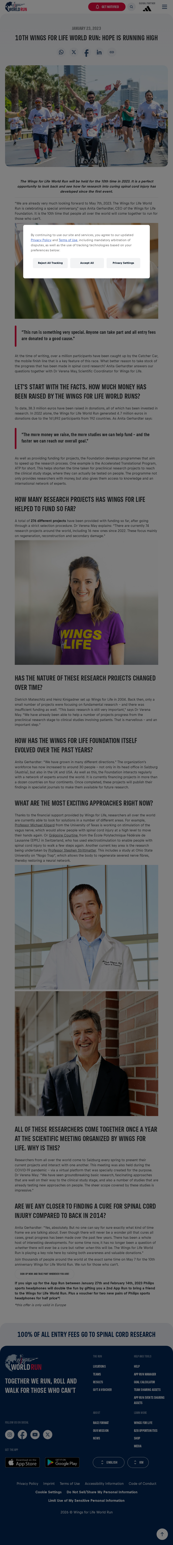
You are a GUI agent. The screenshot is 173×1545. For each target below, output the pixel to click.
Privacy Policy (41, 240)
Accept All (87, 262)
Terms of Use (68, 240)
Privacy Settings (123, 262)
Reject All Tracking (50, 262)
